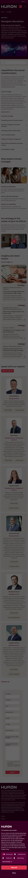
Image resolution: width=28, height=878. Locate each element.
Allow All (14, 867)
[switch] (7, 854)
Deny (14, 873)
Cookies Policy (5, 849)
